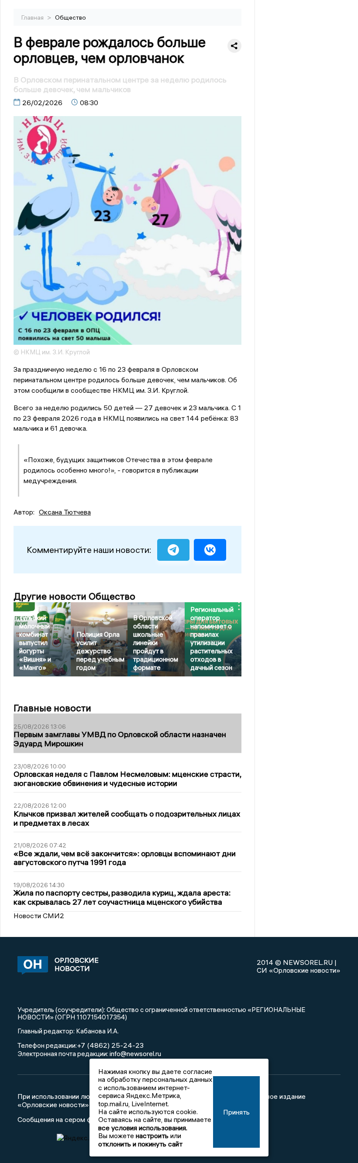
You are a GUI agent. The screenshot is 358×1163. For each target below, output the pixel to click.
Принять (236, 1112)
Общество (70, 17)
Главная (33, 17)
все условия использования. (142, 1127)
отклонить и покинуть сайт (140, 1143)
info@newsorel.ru (135, 1053)
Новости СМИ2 (39, 915)
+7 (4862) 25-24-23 (110, 1045)
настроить (152, 1135)
